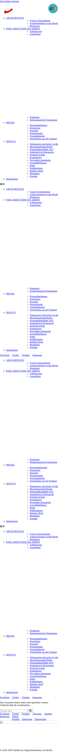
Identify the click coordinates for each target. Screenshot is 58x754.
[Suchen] (30, 711)
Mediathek (35, 173)
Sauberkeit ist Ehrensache (42, 152)
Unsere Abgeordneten (40, 20)
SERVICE (11, 141)
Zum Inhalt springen (9, 1)
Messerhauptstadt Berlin (41, 146)
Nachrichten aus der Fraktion (43, 138)
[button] (29, 184)
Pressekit (34, 130)
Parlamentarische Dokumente (43, 120)
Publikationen (36, 168)
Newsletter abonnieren (40, 160)
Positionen (35, 117)
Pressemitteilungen (38, 125)
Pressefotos (35, 128)
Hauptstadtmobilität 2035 (41, 149)
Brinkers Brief (36, 171)
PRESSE (10, 122)
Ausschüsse (35, 34)
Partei (32, 165)
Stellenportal (12, 179)
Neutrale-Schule (37, 155)
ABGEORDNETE (15, 18)
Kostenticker (36, 157)
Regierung (35, 26)
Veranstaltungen (37, 136)
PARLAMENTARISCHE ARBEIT (23, 28)
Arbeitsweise (36, 31)
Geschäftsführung (38, 163)
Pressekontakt (36, 133)
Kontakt (33, 176)
